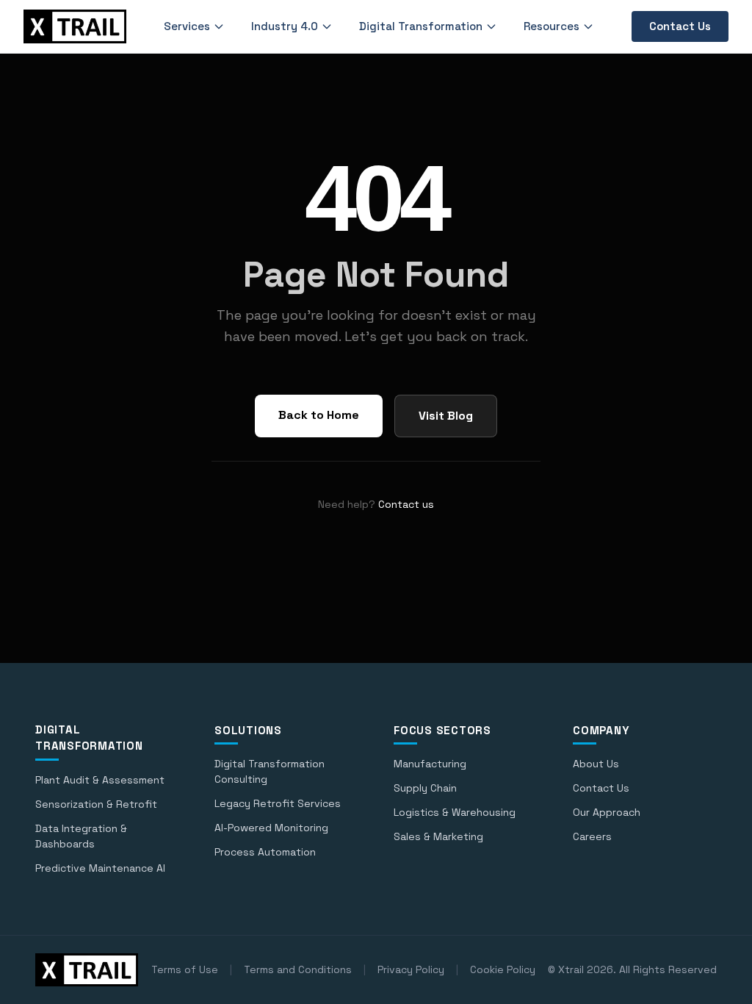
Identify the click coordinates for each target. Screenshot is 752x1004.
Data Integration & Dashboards (81, 836)
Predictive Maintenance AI (100, 868)
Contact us (406, 504)
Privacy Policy (410, 969)
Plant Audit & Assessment (99, 779)
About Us (596, 763)
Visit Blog (446, 415)
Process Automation (265, 851)
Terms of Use (184, 969)
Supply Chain (425, 788)
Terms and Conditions (298, 969)
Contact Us (680, 26)
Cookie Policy (502, 969)
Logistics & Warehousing (455, 812)
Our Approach (606, 812)
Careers (592, 836)
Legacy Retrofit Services (277, 803)
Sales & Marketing (438, 836)
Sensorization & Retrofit (96, 804)
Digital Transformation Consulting (269, 771)
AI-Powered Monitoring (271, 827)
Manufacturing (430, 763)
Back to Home (318, 415)
